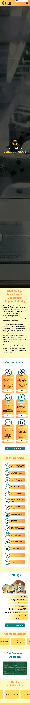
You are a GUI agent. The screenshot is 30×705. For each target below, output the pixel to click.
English (18, 0)
